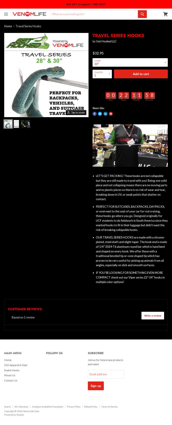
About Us (9, 375)
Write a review (152, 315)
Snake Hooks (11, 370)
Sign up (96, 386)
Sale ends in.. (130, 87)
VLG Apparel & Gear (16, 365)
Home (8, 26)
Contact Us (10, 380)
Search (7, 406)
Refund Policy (91, 406)
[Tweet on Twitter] (100, 114)
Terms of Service (109, 406)
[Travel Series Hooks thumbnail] (8, 124)
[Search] (142, 14)
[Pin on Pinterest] (111, 114)
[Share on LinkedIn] (105, 114)
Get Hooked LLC (106, 41)
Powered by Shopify (14, 414)
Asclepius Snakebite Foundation (47, 406)
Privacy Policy (74, 406)
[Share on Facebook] (95, 114)
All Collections (21, 406)
